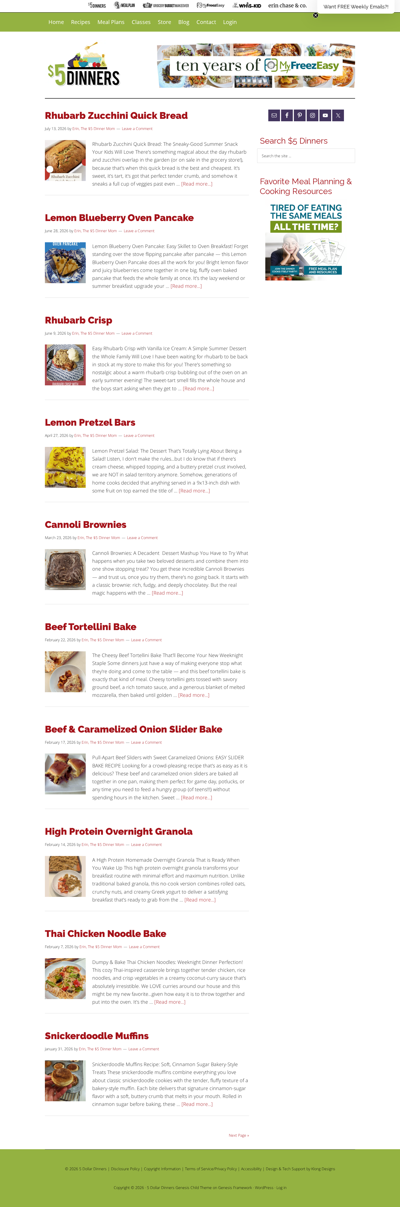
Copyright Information (162, 1168)
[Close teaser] (315, 15)
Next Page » (239, 1135)
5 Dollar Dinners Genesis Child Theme (179, 1187)
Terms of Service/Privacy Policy (211, 1168)
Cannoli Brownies (86, 524)
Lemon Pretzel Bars (90, 422)
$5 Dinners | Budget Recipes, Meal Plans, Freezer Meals (85, 64)
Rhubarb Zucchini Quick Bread (116, 115)
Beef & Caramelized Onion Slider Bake (133, 729)
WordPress (264, 1187)
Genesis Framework (235, 1187)
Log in (281, 1187)
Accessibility (251, 1168)
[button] (356, 7)
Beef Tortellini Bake (90, 626)
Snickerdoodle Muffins (97, 1035)
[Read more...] (197, 183)
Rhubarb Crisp (78, 320)
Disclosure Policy (125, 1168)
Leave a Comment (137, 128)
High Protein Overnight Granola (119, 831)
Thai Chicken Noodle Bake (105, 933)
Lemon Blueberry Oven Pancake (119, 217)
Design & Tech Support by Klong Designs (300, 1168)
